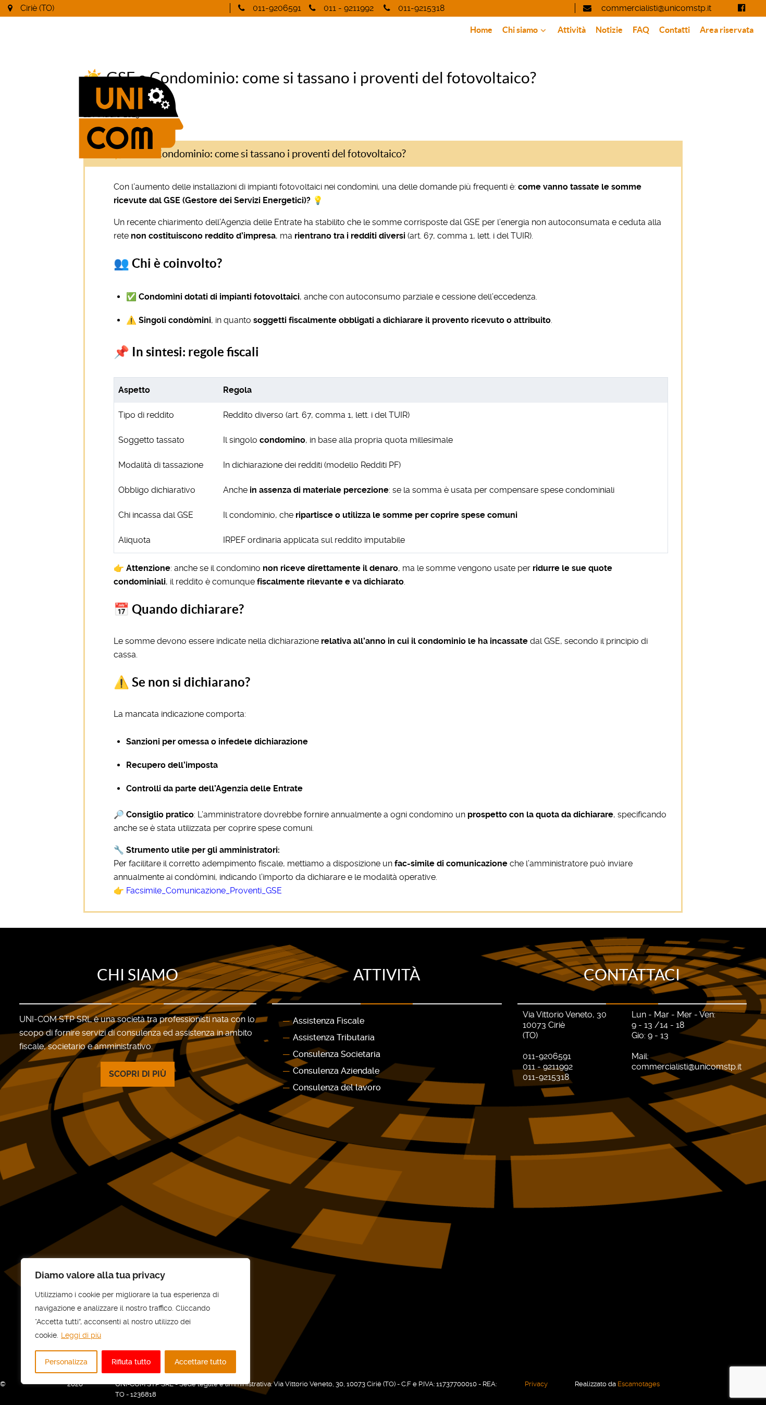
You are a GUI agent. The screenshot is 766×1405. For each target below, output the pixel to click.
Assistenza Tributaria (334, 1037)
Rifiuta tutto (131, 1362)
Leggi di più (81, 1335)
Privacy (536, 1384)
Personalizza (66, 1362)
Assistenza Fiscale (328, 1021)
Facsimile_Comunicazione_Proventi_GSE (204, 891)
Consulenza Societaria (336, 1054)
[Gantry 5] (188, 117)
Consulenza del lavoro (337, 1087)
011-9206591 (277, 8)
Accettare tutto (200, 1362)
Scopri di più (137, 1074)
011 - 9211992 (349, 8)
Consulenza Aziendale (336, 1071)
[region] (135, 1321)
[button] (383, 154)
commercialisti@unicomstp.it (655, 8)
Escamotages (638, 1384)
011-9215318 (421, 8)
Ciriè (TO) (37, 8)
